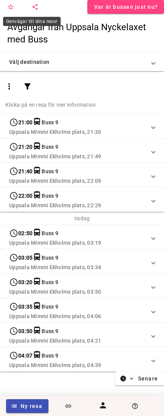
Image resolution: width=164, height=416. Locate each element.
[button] (82, 62)
